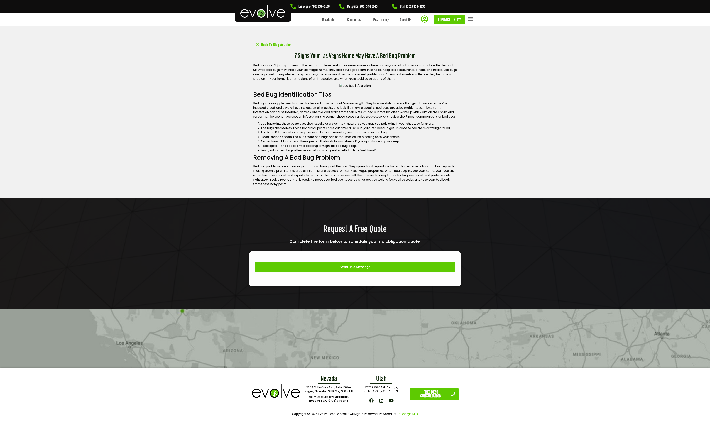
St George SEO (407, 414)
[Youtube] (391, 400)
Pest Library (381, 20)
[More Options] (470, 19)
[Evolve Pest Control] (263, 11)
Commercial (354, 20)
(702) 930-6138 (343, 391)
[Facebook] (371, 400)
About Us (405, 20)
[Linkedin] (381, 400)
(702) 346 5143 (338, 401)
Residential (329, 20)
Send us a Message (355, 267)
